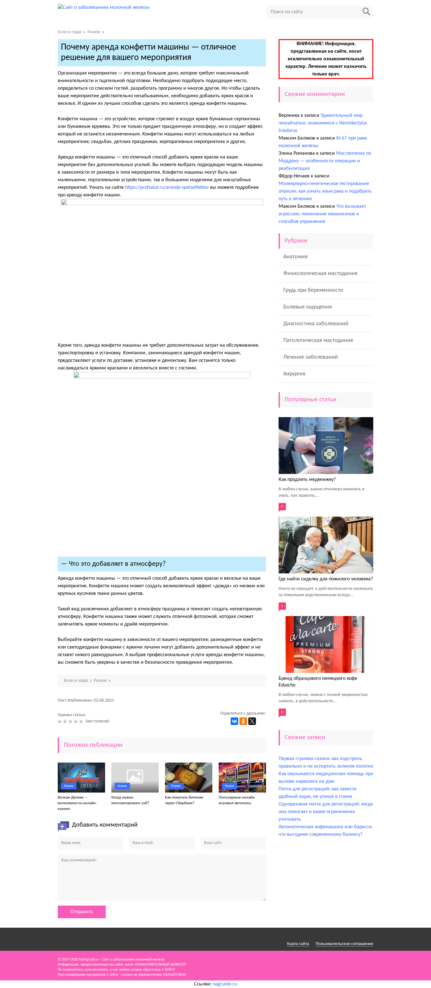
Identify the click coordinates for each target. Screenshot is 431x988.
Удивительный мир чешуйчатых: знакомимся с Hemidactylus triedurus (323, 123)
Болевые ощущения (307, 307)
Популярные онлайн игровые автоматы (237, 800)
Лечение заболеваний (310, 357)
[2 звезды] (65, 721)
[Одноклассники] (243, 721)
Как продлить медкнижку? (307, 479)
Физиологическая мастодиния (320, 274)
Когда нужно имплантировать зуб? (130, 800)
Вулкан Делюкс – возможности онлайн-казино (77, 803)
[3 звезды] (71, 721)
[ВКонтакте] (234, 721)
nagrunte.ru (225, 984)
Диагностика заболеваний (315, 324)
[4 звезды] (76, 721)
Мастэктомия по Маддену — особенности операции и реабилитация (325, 161)
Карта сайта (298, 944)
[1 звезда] (60, 721)
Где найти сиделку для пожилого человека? (326, 579)
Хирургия (294, 374)
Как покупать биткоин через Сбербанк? (184, 800)
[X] (252, 721)
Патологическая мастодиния (318, 341)
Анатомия (295, 257)
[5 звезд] (82, 721)
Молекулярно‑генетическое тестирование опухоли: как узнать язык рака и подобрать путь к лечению (325, 191)
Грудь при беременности (313, 290)
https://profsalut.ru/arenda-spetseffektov (167, 187)
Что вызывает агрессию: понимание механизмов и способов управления (322, 214)
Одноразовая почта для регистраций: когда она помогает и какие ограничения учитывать (326, 812)
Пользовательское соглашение (344, 944)
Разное (68, 786)
